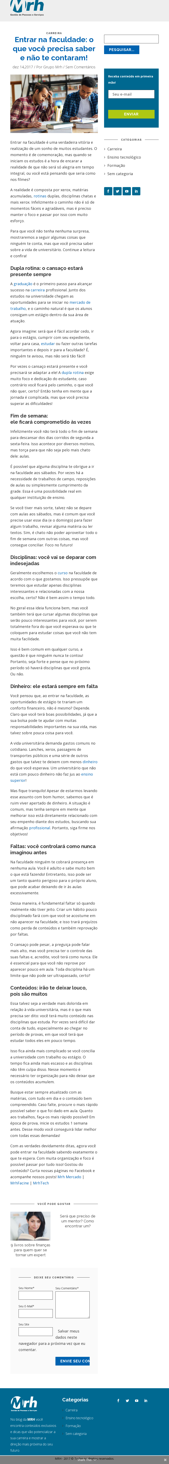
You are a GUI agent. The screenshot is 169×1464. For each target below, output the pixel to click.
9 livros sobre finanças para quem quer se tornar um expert (30, 1250)
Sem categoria (120, 173)
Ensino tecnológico (124, 157)
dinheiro (90, 761)
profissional (39, 827)
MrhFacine (19, 1182)
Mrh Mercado (69, 1176)
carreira (38, 289)
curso (63, 572)
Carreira (54, 33)
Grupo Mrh (52, 66)
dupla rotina (73, 372)
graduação (23, 283)
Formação (116, 165)
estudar (48, 343)
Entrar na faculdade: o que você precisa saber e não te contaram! (54, 48)
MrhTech (41, 1182)
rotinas (40, 195)
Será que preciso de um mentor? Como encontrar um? (77, 1221)
